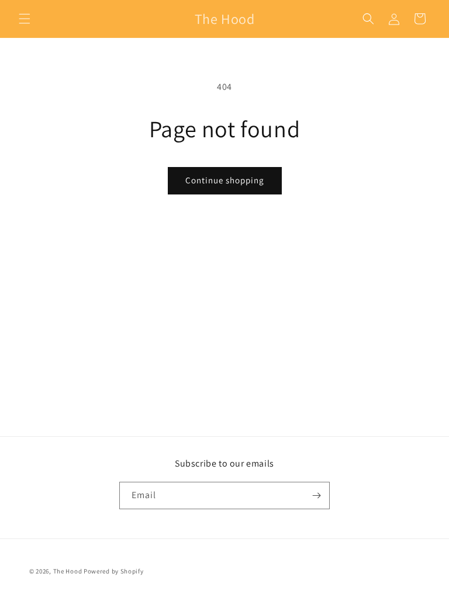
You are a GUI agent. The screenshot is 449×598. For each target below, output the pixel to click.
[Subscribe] (316, 495)
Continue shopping (224, 180)
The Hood (67, 571)
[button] (24, 19)
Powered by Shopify (114, 571)
